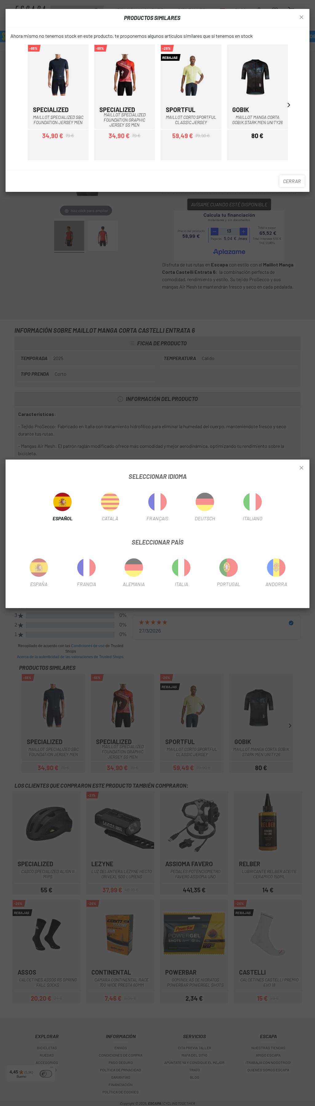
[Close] (301, 468)
